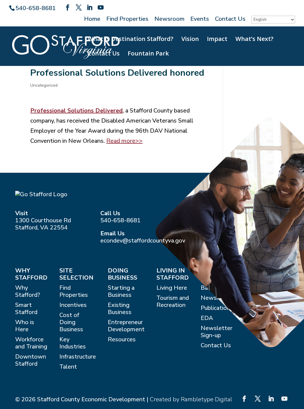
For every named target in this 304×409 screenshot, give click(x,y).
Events (199, 19)
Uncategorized (44, 85)
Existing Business (120, 309)
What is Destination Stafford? (130, 40)
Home (92, 19)
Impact (217, 40)
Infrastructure (77, 357)
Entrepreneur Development (126, 326)
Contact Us (230, 19)
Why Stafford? (27, 291)
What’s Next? (254, 40)
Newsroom (169, 19)
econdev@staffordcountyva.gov (142, 241)
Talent (68, 367)
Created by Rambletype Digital (191, 399)
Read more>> (124, 141)
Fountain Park (148, 54)
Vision (190, 40)
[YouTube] (101, 7)
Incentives (73, 305)
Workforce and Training (31, 343)
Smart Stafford (26, 309)
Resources (122, 339)
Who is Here (24, 326)
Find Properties (127, 19)
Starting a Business (121, 291)
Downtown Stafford (30, 360)
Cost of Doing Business (71, 322)
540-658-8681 (120, 220)
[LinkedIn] (90, 7)
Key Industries (72, 343)
